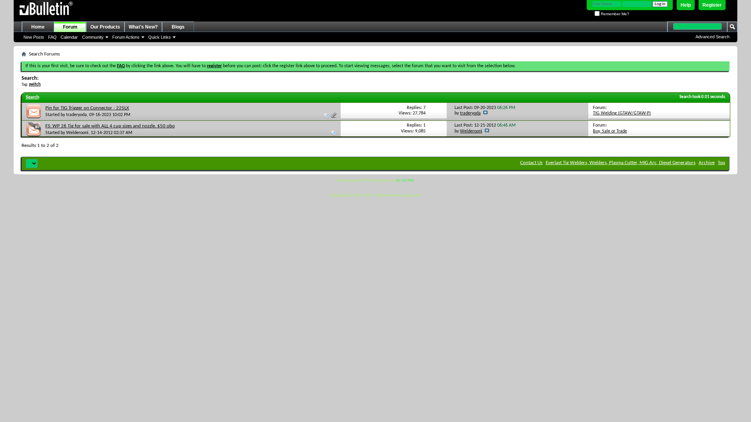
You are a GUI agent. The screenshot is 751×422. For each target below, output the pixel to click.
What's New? (143, 27)
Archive (707, 162)
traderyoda (76, 115)
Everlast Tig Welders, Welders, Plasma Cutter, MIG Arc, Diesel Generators (620, 162)
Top (721, 162)
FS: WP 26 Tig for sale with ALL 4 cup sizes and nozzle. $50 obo (110, 126)
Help (686, 5)
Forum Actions (126, 37)
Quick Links (159, 37)
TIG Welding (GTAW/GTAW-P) (622, 113)
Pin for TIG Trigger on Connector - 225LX (87, 108)
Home (38, 27)
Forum (70, 27)
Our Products (105, 27)
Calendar (69, 37)
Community (93, 37)
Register (712, 5)
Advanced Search (712, 36)
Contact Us (531, 162)
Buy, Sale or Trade (610, 131)
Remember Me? (614, 14)
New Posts (33, 37)
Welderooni (77, 133)
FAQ (52, 37)
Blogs (178, 27)
